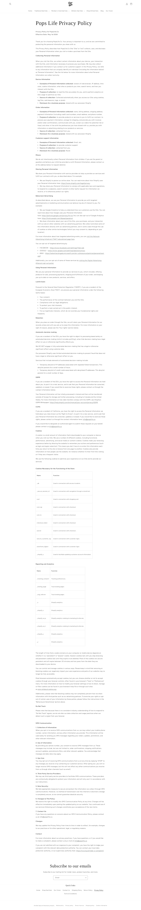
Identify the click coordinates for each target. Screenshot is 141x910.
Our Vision (57, 890)
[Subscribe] (85, 877)
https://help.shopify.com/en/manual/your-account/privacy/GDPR (74, 402)
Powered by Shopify (49, 905)
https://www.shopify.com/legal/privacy (75, 183)
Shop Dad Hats (47, 890)
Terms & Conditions (70, 894)
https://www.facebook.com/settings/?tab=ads (67, 248)
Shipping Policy (77, 890)
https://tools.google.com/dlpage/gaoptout (57, 218)
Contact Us (66, 890)
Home (38, 890)
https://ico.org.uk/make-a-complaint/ (90, 851)
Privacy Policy (98, 890)
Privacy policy (69, 905)
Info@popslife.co (89, 419)
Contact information (101, 905)
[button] (10, 4)
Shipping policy (90, 905)
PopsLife (41, 905)
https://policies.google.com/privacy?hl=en (57, 215)
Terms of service (79, 905)
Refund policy (60, 905)
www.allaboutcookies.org (47, 689)
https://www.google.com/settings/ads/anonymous (66, 251)
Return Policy (88, 890)
